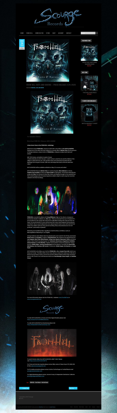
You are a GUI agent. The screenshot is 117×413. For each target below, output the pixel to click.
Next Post (72, 388)
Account (61, 33)
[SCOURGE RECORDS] (58, 7)
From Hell (29, 33)
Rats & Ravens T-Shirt (89, 123)
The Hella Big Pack (90, 92)
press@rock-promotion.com (34, 371)
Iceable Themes (52, 407)
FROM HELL (33, 87)
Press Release (38, 382)
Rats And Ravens (40, 87)
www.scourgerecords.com (34, 299)
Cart (54, 33)
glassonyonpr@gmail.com (39, 366)
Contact (68, 33)
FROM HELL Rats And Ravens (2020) (89, 63)
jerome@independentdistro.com (35, 376)
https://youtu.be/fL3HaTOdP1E (38, 361)
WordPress (41, 407)
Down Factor (39, 33)
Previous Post (26, 388)
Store (48, 33)
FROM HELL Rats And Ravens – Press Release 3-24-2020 (51, 84)
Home (22, 33)
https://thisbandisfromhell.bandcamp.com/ (38, 324)
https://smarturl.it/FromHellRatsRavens (37, 319)
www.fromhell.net (63, 297)
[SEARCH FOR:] (89, 33)
